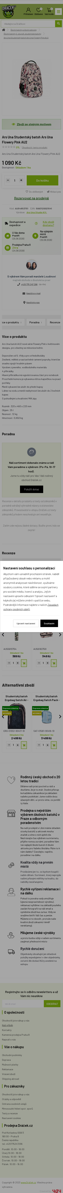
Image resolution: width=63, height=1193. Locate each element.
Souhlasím (49, 623)
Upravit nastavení (26, 623)
